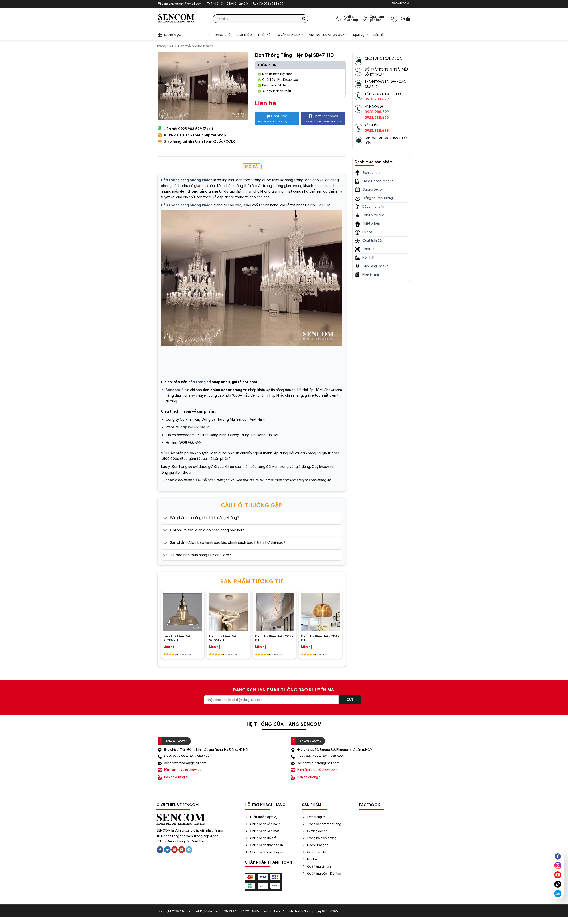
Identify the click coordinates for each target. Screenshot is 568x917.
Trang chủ (222, 35)
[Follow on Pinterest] (174, 849)
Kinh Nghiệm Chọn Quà (326, 35)
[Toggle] (165, 518)
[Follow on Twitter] (167, 849)
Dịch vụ (359, 35)
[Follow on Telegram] (189, 849)
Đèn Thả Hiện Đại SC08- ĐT (274, 638)
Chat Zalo (277, 118)
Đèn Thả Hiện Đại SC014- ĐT (222, 638)
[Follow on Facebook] (160, 849)
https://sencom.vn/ (196, 427)
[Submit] (304, 18)
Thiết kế (264, 35)
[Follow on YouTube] (181, 849)
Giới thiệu (244, 35)
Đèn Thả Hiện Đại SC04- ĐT (320, 638)
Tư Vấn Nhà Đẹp (288, 35)
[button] (405, 19)
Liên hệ (378, 35)
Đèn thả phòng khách (195, 46)
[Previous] (165, 607)
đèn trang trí (199, 382)
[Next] (338, 607)
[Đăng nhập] (394, 18)
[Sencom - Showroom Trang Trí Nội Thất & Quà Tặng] (182, 19)
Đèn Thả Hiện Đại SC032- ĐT (176, 638)
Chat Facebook (323, 118)
